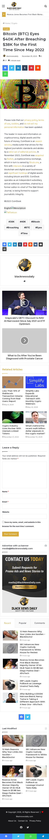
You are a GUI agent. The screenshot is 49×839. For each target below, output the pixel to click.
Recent (7, 623)
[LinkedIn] (15, 244)
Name (5, 491)
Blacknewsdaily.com (24, 816)
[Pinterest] (25, 244)
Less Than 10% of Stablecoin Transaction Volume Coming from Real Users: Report (12, 396)
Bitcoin (36, 221)
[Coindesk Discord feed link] (18, 212)
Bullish (10, 159)
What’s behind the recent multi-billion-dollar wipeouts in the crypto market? (36, 430)
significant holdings (17, 173)
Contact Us (23, 821)
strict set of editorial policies (22, 151)
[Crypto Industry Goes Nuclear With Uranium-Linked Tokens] (12, 417)
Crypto (14, 23)
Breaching (13, 227)
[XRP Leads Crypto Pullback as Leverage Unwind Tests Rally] (10, 685)
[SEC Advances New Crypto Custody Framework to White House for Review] (10, 648)
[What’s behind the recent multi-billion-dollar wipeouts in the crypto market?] (36, 417)
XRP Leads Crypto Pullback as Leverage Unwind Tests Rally (30, 683)
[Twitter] (10, 244)
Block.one (34, 162)
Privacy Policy (35, 821)
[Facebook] (4, 244)
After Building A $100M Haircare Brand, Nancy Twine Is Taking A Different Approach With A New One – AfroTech (32, 699)
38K (12, 221)
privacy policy (30, 120)
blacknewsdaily (12, 56)
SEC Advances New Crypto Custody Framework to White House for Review (30, 648)
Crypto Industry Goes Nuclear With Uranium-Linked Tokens (11, 430)
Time (25, 233)
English (7, 208)
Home (7, 23)
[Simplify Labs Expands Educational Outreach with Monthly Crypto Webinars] (36, 382)
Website (5, 512)
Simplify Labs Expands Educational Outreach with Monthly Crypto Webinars (33, 397)
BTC (27, 227)
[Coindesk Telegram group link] (21, 212)
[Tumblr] (20, 244)
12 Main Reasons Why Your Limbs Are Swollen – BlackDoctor (32, 634)
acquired (39, 155)
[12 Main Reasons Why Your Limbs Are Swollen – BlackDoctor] (10, 635)
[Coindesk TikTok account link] (10, 212)
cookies (15, 123)
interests (17, 166)
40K (23, 221)
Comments (39, 623)
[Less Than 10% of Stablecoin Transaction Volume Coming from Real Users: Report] (12, 382)
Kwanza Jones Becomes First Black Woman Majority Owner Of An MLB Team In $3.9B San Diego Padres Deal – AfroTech (32, 667)
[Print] (4, 249)
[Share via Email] (41, 244)
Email (5, 502)
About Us (12, 821)
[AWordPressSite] (14, 6)
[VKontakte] (35, 244)
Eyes (39, 227)
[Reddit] (30, 244)
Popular (22, 623)
